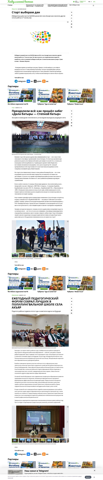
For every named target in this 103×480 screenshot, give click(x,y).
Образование (15, 295)
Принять (88, 477)
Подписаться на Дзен (83, 2)
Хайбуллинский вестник (20, 1)
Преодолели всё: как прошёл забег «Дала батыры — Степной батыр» (35, 5)
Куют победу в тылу (74, 5)
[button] (67, 236)
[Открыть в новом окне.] (20, 81)
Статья (10, 5)
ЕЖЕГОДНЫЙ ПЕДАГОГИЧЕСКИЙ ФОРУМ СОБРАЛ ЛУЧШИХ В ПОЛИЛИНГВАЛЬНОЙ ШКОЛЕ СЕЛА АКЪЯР (58, 5)
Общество (14, 9)
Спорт (13, 107)
